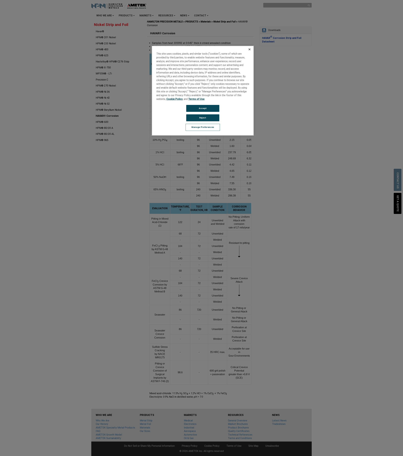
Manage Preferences (202, 127)
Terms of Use (196, 99)
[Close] (249, 49)
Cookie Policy (174, 99)
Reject (202, 118)
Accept (203, 108)
